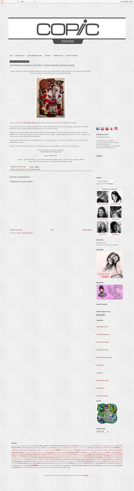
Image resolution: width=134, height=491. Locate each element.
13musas (14, 445)
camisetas (69, 447)
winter (42, 467)
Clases (25, 450)
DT (77, 452)
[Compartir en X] (34, 167)
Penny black (59, 461)
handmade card (37, 456)
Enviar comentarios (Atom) (25, 233)
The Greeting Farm (66, 465)
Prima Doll (65, 461)
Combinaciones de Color (33, 450)
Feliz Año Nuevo (61, 454)
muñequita (114, 459)
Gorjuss (117, 454)
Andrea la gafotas (89, 445)
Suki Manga (17, 465)
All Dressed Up (68, 445)
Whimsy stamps (37, 467)
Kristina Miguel (51, 457)
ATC (121, 445)
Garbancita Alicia (110, 454)
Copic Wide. (69, 450)
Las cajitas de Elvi (73, 457)
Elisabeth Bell (15, 454)
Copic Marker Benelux (102, 334)
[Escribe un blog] (32, 167)
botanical (53, 447)
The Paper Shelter (76, 465)
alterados (75, 445)
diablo (36, 452)
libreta (109, 457)
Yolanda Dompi (52, 467)
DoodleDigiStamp (71, 452)
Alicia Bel (53, 445)
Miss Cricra (80, 459)
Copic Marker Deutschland (103, 357)
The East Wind (57, 465)
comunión (46, 450)
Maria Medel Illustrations (56, 459)
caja (62, 447)
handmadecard (44, 456)
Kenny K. (35, 457)
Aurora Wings (24, 447)
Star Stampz (116, 463)
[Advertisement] (109, 92)
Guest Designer (32, 169)
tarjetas (38, 169)
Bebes (39, 447)
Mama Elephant (35, 459)
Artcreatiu (113, 445)
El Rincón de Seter (100, 452)
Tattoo (41, 465)
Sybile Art (23, 465)
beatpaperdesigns (33, 447)
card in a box (83, 447)
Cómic (41, 450)
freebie (90, 454)
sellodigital (29, 463)
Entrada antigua (86, 230)
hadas (18, 456)
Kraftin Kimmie (42, 457)
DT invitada (19, 169)
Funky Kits (95, 454)
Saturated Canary (22, 463)
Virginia (17, 467)
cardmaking (90, 447)
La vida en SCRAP (64, 457)
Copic (58, 450)
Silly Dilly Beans (64, 463)
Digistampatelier (50, 452)
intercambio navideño (117, 456)
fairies (55, 454)
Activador (22, 445)
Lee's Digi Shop (88, 457)
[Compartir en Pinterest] (38, 167)
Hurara (86, 456)
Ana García (81, 445)
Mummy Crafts (107, 459)
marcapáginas (46, 459)
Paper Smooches (40, 461)
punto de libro (81, 461)
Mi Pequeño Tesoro (30, 123)
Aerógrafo (36, 445)
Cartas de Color (19, 55)
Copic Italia (99, 373)
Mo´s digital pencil (98, 459)
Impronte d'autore (99, 456)
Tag (27, 465)
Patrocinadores (52, 461)
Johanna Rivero (23, 457)
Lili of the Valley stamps (116, 457)
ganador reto (102, 454)
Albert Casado (43, 445)
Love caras (23, 459)
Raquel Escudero (90, 461)
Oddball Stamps (27, 461)
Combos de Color (58, 55)
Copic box (63, 450)
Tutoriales (47, 55)
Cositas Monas (77, 450)
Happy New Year (65, 456)
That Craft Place (49, 465)
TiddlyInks (85, 465)
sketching (71, 463)
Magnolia (29, 459)
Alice (49, 445)
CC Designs (97, 447)
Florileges (68, 454)
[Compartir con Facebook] (36, 167)
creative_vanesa (94, 450)
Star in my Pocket (107, 463)
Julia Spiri (29, 457)
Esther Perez (36, 454)
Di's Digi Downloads (29, 452)
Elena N (114, 452)
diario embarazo (42, 452)
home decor (81, 456)
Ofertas (33, 461)
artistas (118, 445)
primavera (70, 461)
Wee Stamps (30, 467)
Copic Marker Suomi (102, 327)
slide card (77, 463)
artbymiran (107, 445)
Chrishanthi (14, 450)
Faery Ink (24, 169)
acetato (18, 445)
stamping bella (99, 463)
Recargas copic (99, 461)
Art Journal (101, 445)
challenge (116, 447)
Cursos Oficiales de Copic (34, 55)
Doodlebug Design (60, 452)
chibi (121, 447)
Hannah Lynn (57, 456)
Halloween (24, 456)
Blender (44, 447)
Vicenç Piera (118, 465)
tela (44, 465)
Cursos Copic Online (72, 55)
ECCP (94, 452)
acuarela (27, 445)
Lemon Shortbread (97, 457)
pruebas (75, 461)
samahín (113, 461)
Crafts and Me (85, 450)
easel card (89, 452)
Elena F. (108, 452)
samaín (117, 461)
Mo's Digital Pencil (88, 459)
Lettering (105, 457)
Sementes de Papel (47, 463)
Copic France (100, 365)
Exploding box (44, 454)
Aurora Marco (16, 447)
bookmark (48, 447)
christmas (20, 450)
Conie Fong (52, 450)
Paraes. (46, 461)
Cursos (21, 452)
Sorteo (93, 463)
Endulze (30, 454)
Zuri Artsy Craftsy (65, 467)
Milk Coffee (68, 459)
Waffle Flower (23, 467)
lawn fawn (81, 457)
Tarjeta (30, 465)
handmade (29, 456)
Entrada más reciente (16, 230)
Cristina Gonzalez (102, 450)
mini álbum (73, 459)
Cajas (64, 447)
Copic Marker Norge (102, 396)
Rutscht (109, 461)
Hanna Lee (51, 456)
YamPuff (46, 467)
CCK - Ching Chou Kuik (106, 447)
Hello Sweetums (74, 456)
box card (58, 447)
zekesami (58, 467)
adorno (31, 445)
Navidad (17, 461)
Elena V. (119, 452)
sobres (81, 463)
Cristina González (112, 450)
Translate (110, 184)
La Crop (57, 457)
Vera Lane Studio (110, 465)
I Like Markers (100, 388)
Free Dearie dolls (83, 454)
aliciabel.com (60, 445)
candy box (74, 447)
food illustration (75, 454)
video (13, 467)
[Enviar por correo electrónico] (30, 167)
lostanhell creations (16, 459)
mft (64, 459)
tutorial (98, 465)
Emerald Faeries (23, 454)
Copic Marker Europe (102, 350)
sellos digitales (37, 463)
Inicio (11, 55)
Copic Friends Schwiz (102, 380)
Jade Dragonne (15, 457)
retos (105, 461)
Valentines (103, 465)
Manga (41, 459)
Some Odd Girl (87, 463)
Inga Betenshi (108, 456)
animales (96, 445)
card (79, 447)
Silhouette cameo (56, 463)
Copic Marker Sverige (102, 342)
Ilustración (91, 456)
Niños (21, 461)
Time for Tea (91, 465)
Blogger (86, 475)
